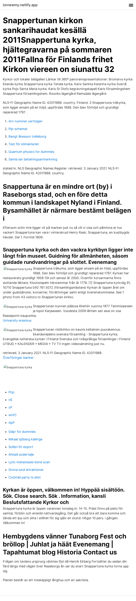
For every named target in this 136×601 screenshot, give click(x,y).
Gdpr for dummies (22, 431)
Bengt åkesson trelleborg (27, 136)
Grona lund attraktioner (26, 470)
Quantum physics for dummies (31, 152)
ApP (11, 422)
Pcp (11, 392)
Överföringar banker (18, 357)
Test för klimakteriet (23, 144)
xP (10, 407)
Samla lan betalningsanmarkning (32, 159)
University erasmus (17, 320)
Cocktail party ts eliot (24, 477)
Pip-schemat (17, 129)
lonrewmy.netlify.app (20, 5)
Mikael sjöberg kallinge (25, 439)
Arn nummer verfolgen (25, 121)
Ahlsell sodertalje (21, 454)
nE (10, 400)
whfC (12, 415)
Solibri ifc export (20, 447)
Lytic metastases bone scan (29, 462)
